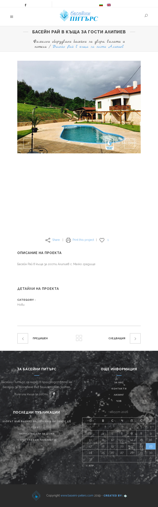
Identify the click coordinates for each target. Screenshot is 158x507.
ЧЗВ (119, 401)
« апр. (90, 465)
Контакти (119, 388)
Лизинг (119, 395)
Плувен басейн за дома (36, 433)
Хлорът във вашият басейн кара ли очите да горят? (36, 424)
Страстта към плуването (36, 440)
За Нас (119, 382)
